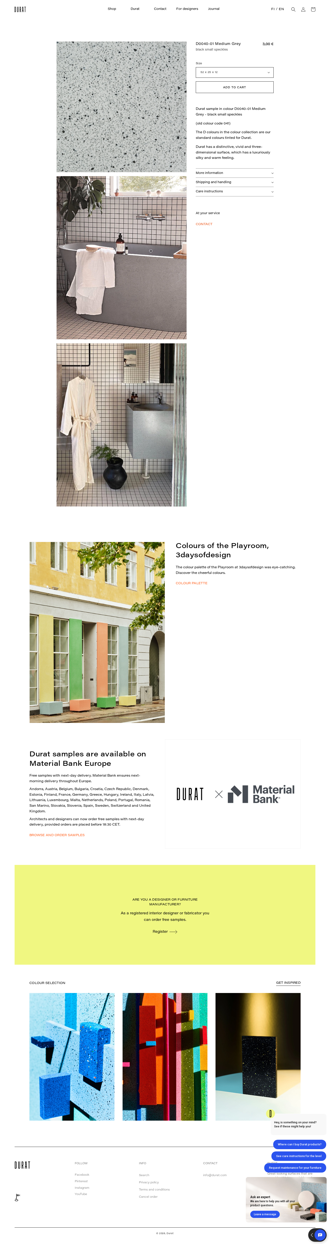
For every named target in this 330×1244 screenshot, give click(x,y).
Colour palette (191, 583)
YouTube (81, 1194)
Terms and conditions (154, 1189)
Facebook (82, 1174)
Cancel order (148, 1196)
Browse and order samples (57, 835)
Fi (273, 9)
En (281, 9)
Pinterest (81, 1181)
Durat (170, 1234)
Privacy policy (149, 1182)
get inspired (288, 983)
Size (199, 63)
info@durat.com (215, 1175)
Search (144, 1175)
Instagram (82, 1187)
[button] (114, 9)
